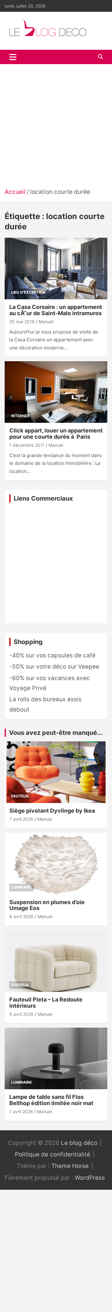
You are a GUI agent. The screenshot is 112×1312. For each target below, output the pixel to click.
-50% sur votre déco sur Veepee (54, 666)
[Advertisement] (56, 128)
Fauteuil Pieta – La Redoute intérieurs (45, 1002)
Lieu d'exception (28, 292)
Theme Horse (70, 1166)
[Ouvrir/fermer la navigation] (13, 57)
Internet (20, 415)
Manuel (46, 321)
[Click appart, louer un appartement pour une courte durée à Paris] (56, 392)
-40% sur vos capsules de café (52, 655)
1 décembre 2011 (26, 445)
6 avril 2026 (21, 916)
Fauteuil (20, 796)
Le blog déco (79, 1142)
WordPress (90, 1177)
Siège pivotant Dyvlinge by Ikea (52, 810)
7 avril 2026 (21, 819)
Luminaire (21, 887)
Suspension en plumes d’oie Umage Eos (47, 905)
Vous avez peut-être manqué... (56, 732)
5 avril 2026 (21, 1014)
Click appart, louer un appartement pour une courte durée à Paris (56, 433)
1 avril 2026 (21, 1111)
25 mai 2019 (22, 321)
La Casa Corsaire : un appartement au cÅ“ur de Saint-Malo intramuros (55, 310)
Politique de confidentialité (52, 1154)
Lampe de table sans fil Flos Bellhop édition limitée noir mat (51, 1100)
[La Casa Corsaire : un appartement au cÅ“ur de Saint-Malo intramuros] (56, 269)
